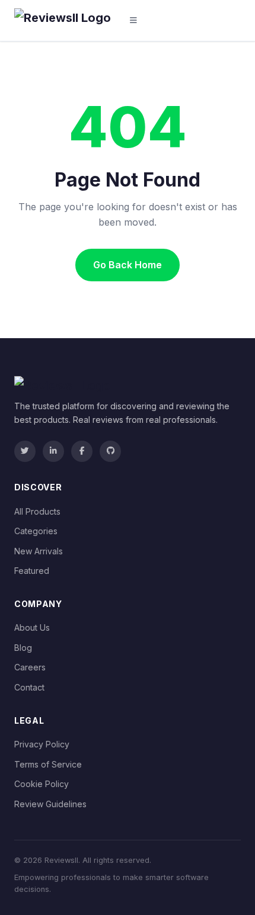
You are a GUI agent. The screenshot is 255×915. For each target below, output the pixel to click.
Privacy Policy (41, 744)
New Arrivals (38, 551)
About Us (32, 627)
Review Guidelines (50, 804)
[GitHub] (110, 451)
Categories (36, 531)
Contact (29, 687)
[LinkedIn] (53, 451)
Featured (31, 571)
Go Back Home (127, 265)
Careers (30, 667)
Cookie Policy (41, 784)
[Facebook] (82, 451)
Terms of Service (48, 764)
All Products (37, 511)
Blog (23, 648)
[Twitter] (25, 451)
